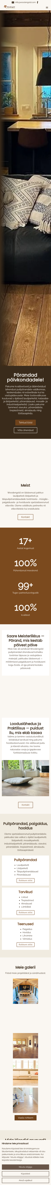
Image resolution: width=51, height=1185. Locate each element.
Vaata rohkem (25, 1117)
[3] (25, 1073)
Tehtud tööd (25, 422)
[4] (25, 1100)
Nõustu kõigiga (25, 1167)
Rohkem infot (25, 880)
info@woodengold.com (24, 2)
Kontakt (25, 517)
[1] (25, 1018)
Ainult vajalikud (25, 1180)
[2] (25, 1045)
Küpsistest (25, 1174)
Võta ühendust (25, 430)
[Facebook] (37, 2)
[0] (25, 991)
